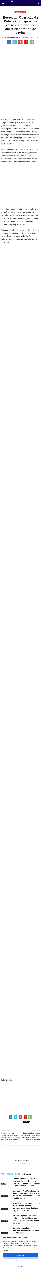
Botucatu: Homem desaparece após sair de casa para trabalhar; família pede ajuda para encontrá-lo (10, 1136)
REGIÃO (4, 1183)
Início (2, 8)
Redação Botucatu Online (12, 37)
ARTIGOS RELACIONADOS (10, 1174)
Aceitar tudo (20, 1255)
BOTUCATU (5, 1196)
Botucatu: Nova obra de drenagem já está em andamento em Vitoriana (26, 1230)
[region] (20, 1252)
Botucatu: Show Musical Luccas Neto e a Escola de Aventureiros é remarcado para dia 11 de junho (30, 1136)
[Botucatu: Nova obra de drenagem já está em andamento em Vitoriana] (6, 1230)
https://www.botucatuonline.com (21, 1163)
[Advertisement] (20, 96)
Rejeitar (20, 1266)
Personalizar (20, 1261)
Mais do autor (27, 1174)
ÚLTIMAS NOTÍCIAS (20, 12)
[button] (38, 3)
